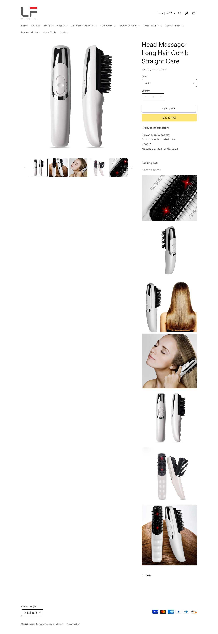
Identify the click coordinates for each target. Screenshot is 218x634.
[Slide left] (24, 167)
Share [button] (148, 575)
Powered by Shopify (53, 624)
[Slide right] (131, 167)
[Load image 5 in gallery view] (118, 167)
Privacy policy (73, 624)
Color (144, 76)
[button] (55, 25)
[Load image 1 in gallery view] (38, 167)
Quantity (146, 90)
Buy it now (169, 117)
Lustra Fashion (37, 624)
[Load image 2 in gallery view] (58, 167)
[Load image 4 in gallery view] (98, 167)
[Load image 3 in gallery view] (78, 167)
